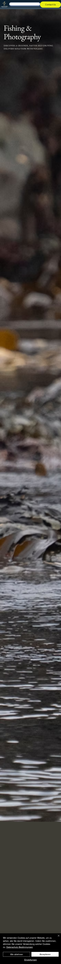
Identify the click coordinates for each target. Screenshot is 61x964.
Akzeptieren (45, 954)
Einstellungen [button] (30, 959)
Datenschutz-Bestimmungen (19, 947)
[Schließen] (56, 937)
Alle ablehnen (16, 954)
